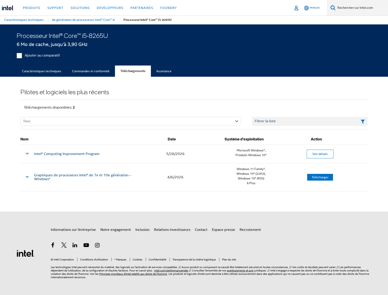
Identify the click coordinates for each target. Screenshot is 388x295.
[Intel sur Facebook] (53, 246)
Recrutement (250, 229)
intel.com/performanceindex (171, 270)
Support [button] (55, 8)
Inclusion (142, 229)
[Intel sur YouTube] (86, 246)
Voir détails (320, 154)
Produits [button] (31, 8)
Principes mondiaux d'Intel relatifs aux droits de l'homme (133, 273)
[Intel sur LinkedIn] (75, 246)
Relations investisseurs (172, 229)
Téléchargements (133, 71)
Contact (201, 229)
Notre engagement (115, 229)
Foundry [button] (168, 8)
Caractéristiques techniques (41, 71)
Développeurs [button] (110, 8)
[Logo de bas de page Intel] (26, 253)
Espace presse (223, 229)
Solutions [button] (80, 8)
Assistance (164, 71)
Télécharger (320, 177)
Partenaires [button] (141, 8)
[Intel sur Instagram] (97, 246)
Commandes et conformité (91, 71)
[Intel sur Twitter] (64, 246)
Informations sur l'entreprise (73, 229)
